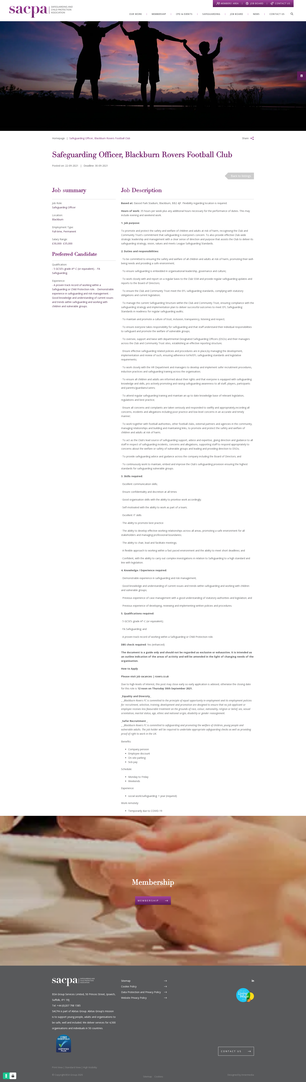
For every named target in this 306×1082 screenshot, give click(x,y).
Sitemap (126, 980)
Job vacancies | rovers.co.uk (153, 676)
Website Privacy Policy (134, 997)
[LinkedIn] (253, 980)
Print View (57, 1067)
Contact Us (282, 3)
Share (245, 138)
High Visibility (90, 1067)
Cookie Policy (129, 986)
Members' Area (230, 3)
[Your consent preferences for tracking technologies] (13, 1075)
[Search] (292, 13)
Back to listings (241, 176)
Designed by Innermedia (241, 1074)
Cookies (158, 1076)
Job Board (257, 3)
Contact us (231, 1051)
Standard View (73, 1067)
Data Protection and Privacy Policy (141, 992)
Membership (148, 900)
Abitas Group (79, 1011)
